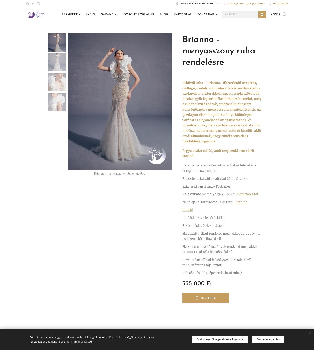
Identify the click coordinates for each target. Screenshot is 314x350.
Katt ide (241, 202)
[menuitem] (71, 14)
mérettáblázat (247, 194)
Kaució (187, 210)
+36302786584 (280, 3)
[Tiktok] (33, 4)
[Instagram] (38, 4)
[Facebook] (27, 4)
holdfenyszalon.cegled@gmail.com (246, 3)
